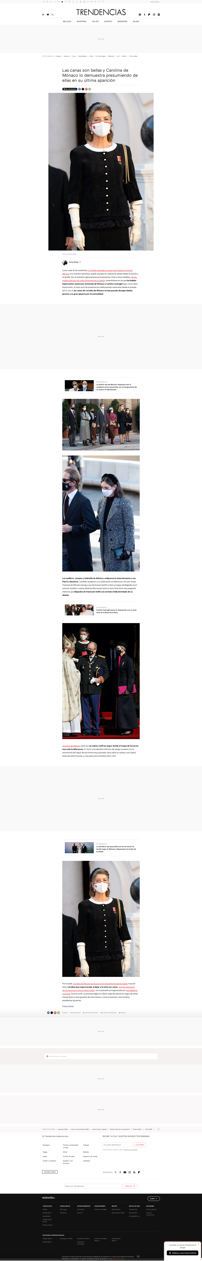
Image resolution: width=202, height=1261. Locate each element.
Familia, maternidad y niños (70, 1146)
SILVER (136, 21)
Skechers (111, 56)
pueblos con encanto (68, 1162)
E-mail (89, 89)
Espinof (79, 1213)
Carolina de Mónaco (91, 1012)
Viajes (45, 1152)
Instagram (154, 14)
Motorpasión (116, 1209)
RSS (134, 1172)
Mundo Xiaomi (48, 1225)
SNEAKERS (122, 21)
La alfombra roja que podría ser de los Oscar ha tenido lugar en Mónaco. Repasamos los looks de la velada (116, 849)
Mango (58, 56)
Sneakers (46, 1145)
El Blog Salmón (151, 1209)
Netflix (124, 56)
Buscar (52, 14)
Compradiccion (134, 1216)
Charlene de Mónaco (71, 745)
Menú (43, 14)
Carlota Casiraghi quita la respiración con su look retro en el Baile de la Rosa (116, 611)
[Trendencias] (101, 12)
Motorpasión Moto (118, 1213)
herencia (66, 56)
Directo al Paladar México (100, 1239)
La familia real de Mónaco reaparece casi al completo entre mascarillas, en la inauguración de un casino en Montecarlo (116, 387)
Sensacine (80, 1209)
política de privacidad (130, 1149)
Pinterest (140, 14)
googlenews (158, 14)
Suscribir (140, 1145)
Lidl (118, 56)
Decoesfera (133, 1213)
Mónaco (123, 1012)
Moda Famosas (75, 1012)
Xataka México (48, 1238)
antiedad (86, 1161)
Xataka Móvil (47, 1213)
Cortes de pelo (69, 1156)
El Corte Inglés (100, 56)
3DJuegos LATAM (66, 1238)
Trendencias (133, 1209)
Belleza (86, 1152)
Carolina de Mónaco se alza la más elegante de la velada (100, 983)
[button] (74, 262)
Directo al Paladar (100, 1209)
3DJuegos (63, 1209)
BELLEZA (67, 21)
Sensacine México (83, 1238)
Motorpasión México (116, 1239)
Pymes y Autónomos (150, 1214)
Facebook (144, 14)
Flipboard (149, 14)
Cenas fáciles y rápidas (99, 1129)
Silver (65, 1152)
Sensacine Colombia (80, 1243)
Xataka (45, 1209)
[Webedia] (48, 1197)
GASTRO (108, 21)
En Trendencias (101, 382)
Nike (91, 56)
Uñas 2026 (148, 1129)
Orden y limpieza (49, 1161)
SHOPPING (81, 21)
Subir (152, 1199)
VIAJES (95, 21)
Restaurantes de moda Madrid (120, 1129)
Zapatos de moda (90, 1156)
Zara (73, 56)
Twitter (83, 89)
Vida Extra (63, 1213)
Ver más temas (50, 1172)
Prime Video (133, 56)
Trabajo (86, 1145)
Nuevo (47, 14)
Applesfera (46, 1216)
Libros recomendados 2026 (80, 1129)
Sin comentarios (71, 89)
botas (45, 1156)
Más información (118, 1259)
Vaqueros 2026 (63, 1129)
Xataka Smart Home (47, 1220)
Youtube (125, 1172)
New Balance (82, 56)
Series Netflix (137, 1129)
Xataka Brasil (47, 1242)
